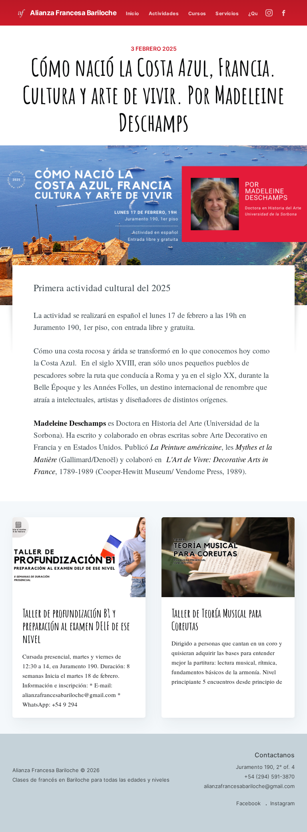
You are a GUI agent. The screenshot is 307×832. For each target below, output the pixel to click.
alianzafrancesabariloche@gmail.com (249, 786)
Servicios (227, 13)
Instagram (282, 803)
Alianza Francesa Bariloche (73, 13)
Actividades (164, 13)
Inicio (132, 13)
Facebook (248, 803)
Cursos (197, 13)
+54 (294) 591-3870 (269, 776)
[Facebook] (286, 13)
